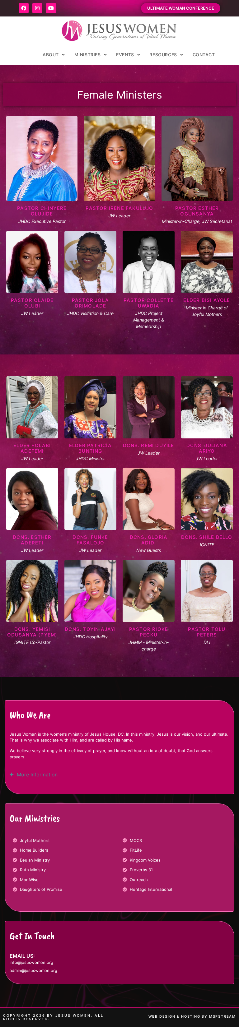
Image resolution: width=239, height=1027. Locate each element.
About (51, 54)
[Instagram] (37, 8)
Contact (204, 54)
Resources (163, 54)
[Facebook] (24, 8)
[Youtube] (51, 8)
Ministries (87, 54)
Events (125, 54)
